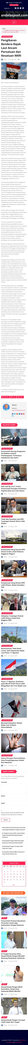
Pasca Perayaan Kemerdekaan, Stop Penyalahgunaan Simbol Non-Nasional (13, 760)
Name (3, 796)
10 (4, 874)
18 (7, 877)
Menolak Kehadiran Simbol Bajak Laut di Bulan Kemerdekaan (11, 725)
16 (23, 874)
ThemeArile (18, 1042)
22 (20, 877)
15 (20, 874)
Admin (5, 59)
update (21, 397)
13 (14, 874)
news (13, 397)
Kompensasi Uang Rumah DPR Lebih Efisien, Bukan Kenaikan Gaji (13, 585)
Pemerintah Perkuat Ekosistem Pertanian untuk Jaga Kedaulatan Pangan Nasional (13, 923)
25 (7, 879)
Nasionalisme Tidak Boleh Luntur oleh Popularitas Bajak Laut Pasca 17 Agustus (12, 650)
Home (4, 28)
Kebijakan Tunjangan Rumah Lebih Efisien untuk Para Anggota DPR (12, 618)
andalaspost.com (14, 15)
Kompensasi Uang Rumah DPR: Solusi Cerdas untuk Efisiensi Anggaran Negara (13, 551)
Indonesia (6, 397)
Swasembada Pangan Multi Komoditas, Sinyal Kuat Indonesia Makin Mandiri (11, 989)
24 (4, 879)
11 (7, 874)
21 (17, 877)
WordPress (22, 1040)
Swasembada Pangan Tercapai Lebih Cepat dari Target (13, 1021)
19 (10, 877)
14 (17, 874)
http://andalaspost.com (18, 410)
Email (3, 803)
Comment (4, 782)
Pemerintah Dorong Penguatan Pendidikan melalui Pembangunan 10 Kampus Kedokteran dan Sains (13, 454)
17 (4, 877)
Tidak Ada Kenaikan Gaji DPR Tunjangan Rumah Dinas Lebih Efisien (13, 521)
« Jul (13, 884)
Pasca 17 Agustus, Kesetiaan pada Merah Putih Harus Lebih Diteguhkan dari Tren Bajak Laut (13, 683)
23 (23, 877)
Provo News (9, 1042)
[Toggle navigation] (14, 22)
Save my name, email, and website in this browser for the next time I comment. (12, 813)
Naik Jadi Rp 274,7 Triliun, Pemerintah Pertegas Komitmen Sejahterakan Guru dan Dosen (13, 488)
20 (14, 877)
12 (10, 874)
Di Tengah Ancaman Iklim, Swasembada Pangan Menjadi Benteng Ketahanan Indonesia (13, 835)
